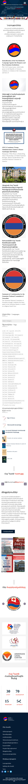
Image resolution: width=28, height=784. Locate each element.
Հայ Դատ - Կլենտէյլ (8, 381)
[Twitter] (5, 772)
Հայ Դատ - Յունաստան (9, 385)
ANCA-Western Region (8, 335)
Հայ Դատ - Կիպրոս (8, 379)
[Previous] (3, 604)
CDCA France (17, 345)
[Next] (24, 604)
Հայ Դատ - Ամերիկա (8, 356)
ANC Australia (6, 337)
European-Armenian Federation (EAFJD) (11, 352)
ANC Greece (5, 339)
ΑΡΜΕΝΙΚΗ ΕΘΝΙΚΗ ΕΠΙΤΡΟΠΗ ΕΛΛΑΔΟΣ (12, 354)
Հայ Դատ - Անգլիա (7, 362)
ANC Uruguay (17, 343)
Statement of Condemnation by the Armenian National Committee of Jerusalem (13, 296)
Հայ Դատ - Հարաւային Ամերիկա (11, 383)
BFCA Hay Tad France (7, 345)
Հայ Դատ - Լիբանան (8, 375)
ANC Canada (15, 337)
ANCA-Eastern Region (7, 333)
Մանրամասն (8, 524)
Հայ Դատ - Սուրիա (8, 396)
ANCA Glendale (19, 335)
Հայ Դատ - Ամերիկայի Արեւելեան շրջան (13, 358)
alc (3, 331)
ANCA (17, 331)
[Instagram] (8, 772)
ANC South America (16, 341)
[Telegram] (11, 772)
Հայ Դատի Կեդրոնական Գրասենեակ (13, 400)
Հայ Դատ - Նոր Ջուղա (8, 390)
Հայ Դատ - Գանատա (8, 366)
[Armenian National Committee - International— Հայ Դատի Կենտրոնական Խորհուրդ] (8, 2)
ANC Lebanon (6, 341)
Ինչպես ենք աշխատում (13, 492)
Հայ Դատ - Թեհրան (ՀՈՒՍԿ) (10, 373)
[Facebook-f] (2, 772)
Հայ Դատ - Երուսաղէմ (8, 369)
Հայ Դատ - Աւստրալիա (9, 364)
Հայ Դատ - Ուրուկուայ (8, 392)
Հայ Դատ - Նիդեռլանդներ (9, 388)
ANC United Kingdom (7, 343)
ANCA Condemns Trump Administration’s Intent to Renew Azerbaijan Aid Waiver (12, 149)
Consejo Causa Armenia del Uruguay (10, 350)
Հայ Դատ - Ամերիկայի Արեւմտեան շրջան (12, 360)
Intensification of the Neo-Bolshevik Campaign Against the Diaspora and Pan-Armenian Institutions (14, 63)
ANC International (14, 339)
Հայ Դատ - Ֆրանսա (8, 398)
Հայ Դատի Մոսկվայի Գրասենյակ (11, 402)
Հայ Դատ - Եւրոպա (8, 371)
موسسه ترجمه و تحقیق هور (8, 405)
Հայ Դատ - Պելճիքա (8, 394)
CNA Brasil (5, 347)
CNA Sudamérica (14, 347)
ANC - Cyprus (10, 331)
